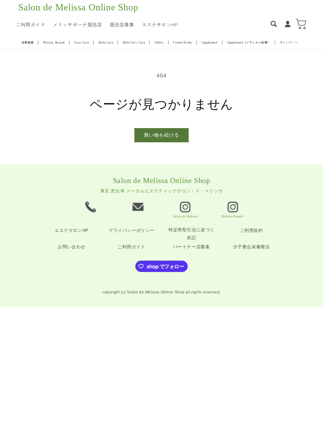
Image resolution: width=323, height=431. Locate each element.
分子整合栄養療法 (251, 246)
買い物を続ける (161, 135)
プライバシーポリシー (132, 230)
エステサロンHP (72, 230)
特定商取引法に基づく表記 (191, 233)
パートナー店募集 (191, 246)
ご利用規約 (251, 230)
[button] (274, 24)
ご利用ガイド (131, 246)
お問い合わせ (71, 246)
